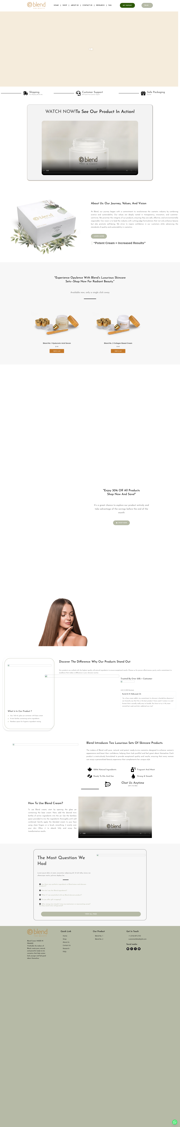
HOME (56, 5)
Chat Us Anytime (132, 782)
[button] (65, 885)
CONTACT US (87, 5)
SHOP (65, 5)
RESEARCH (100, 5)
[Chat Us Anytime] (108, 784)
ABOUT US (75, 5)
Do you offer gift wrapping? (51, 899)
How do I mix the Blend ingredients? (54, 890)
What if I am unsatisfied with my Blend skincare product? (62, 895)
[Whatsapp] (174, 1122)
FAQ (109, 5)
